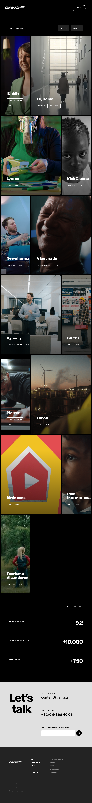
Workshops (54, 769)
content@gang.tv (55, 697)
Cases (33, 769)
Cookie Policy (15, 787)
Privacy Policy (15, 784)
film (33, 766)
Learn (52, 762)
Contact (34, 772)
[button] (63, 28)
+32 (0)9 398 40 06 (57, 715)
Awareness (41, 106)
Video (33, 759)
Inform (47, 425)
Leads (16, 185)
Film (9, 106)
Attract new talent (15, 100)
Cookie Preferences (17, 791)
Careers (53, 772)
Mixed (57, 106)
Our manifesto (56, 759)
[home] (15, 7)
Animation (35, 762)
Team (52, 766)
